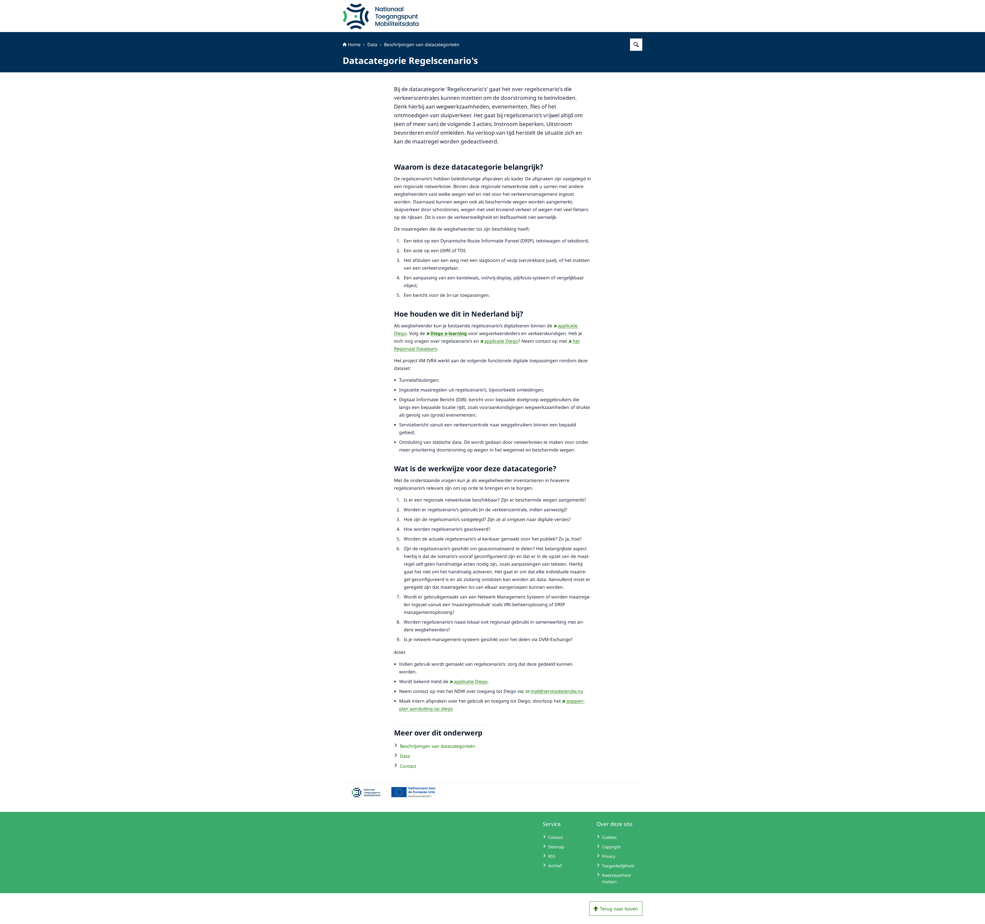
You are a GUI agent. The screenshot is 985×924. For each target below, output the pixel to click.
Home (354, 44)
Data (372, 44)
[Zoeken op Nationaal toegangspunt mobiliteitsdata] (636, 44)
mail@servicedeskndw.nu (556, 691)
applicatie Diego (501, 341)
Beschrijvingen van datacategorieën (421, 44)
